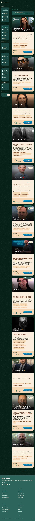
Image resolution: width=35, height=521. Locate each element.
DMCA (18, 518)
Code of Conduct (14, 518)
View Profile (28, 51)
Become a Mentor (4, 495)
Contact (3, 482)
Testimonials (4, 499)
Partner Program (20, 497)
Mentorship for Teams (5, 497)
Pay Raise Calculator (5, 507)
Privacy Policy (9, 518)
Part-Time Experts (21, 495)
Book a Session (4, 493)
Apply (9, 94)
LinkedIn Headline (5, 511)
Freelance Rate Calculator (6, 509)
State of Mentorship (21, 505)
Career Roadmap (4, 505)
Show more (4, 20)
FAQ (2, 518)
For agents (21, 518)
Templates (19, 513)
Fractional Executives (21, 493)
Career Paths (20, 511)
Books (19, 509)
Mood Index (20, 507)
